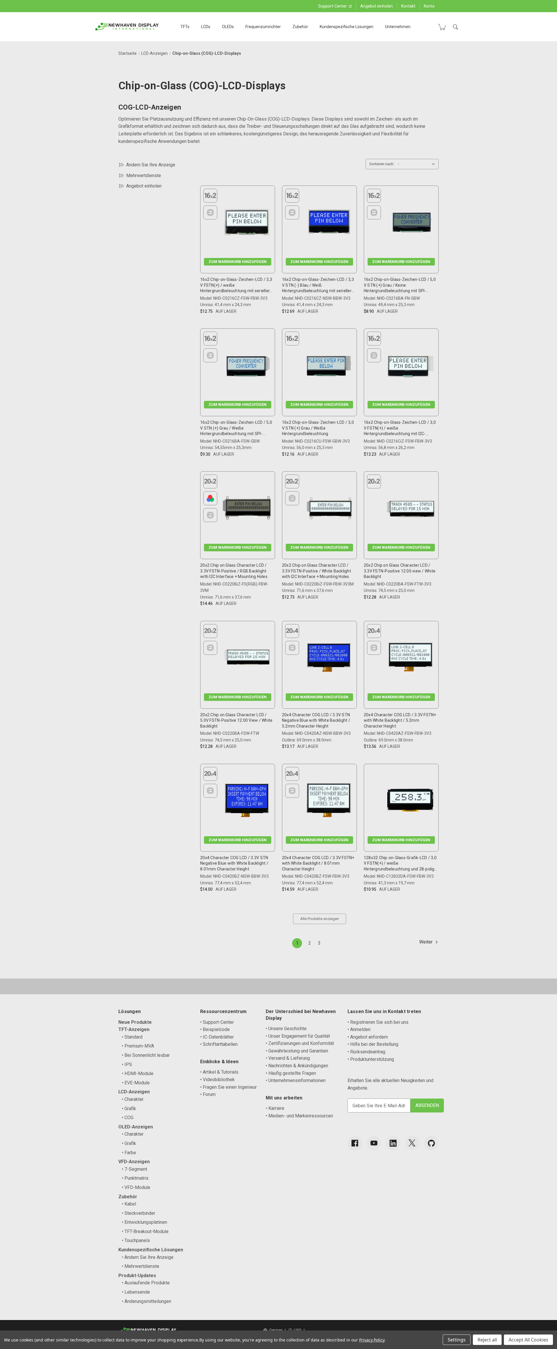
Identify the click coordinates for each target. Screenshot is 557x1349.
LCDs (205, 26)
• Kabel (129, 1204)
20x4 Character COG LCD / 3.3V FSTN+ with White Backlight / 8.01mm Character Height (318, 863)
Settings (457, 1340)
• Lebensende (136, 1292)
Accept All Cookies (528, 1340)
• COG (127, 1117)
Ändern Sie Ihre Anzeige (150, 165)
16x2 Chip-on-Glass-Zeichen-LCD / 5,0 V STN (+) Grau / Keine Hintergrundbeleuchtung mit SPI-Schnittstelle (400, 285)
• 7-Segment (134, 1169)
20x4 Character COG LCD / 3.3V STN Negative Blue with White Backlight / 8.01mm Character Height (234, 863)
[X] (412, 1143)
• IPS (127, 1064)
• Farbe (129, 1152)
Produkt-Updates (137, 1275)
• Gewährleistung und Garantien (297, 1051)
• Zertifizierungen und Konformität (300, 1043)
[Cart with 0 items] (442, 27)
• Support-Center (217, 1022)
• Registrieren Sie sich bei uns (378, 1022)
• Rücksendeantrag (366, 1052)
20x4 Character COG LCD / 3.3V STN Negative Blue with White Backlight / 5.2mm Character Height (316, 720)
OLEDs (228, 26)
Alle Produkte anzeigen (319, 919)
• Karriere (275, 1108)
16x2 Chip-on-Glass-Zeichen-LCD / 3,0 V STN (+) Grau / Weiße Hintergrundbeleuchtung (318, 428)
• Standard (132, 1037)
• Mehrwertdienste (140, 1266)
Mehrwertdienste (143, 175)
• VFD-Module (136, 1187)
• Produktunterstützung (371, 1059)
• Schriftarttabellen (219, 1044)
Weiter (426, 942)
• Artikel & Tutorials (219, 1072)
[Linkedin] (393, 1143)
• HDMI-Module (137, 1073)
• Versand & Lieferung (288, 1058)
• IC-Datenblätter (217, 1037)
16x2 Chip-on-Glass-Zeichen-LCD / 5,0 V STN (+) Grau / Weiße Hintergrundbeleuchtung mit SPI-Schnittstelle (236, 428)
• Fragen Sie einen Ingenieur (228, 1087)
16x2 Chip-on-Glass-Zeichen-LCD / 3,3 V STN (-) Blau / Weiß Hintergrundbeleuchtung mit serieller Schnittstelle (318, 285)
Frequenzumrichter (263, 26)
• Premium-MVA (138, 1046)
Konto (429, 6)
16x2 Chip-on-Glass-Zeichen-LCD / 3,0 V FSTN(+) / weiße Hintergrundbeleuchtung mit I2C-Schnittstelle (400, 428)
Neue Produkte (135, 1022)
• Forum (208, 1094)
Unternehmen (397, 26)
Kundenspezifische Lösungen (346, 26)
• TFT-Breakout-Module (145, 1231)
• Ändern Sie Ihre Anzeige (147, 1257)
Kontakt (408, 6)
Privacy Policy (371, 1340)
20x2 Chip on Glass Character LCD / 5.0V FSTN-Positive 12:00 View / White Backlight (236, 720)
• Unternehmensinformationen (295, 1080)
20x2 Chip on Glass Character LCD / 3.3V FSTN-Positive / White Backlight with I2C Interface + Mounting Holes (316, 571)
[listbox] (417, 164)
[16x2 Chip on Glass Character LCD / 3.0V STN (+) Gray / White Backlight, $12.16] (328, 366)
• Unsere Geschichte (286, 1028)
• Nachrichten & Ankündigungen (297, 1065)
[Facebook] (355, 1143)
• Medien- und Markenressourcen (299, 1116)
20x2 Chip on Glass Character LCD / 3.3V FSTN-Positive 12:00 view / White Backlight (399, 571)
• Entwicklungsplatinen (144, 1222)
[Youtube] (374, 1143)
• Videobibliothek (217, 1079)
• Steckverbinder (138, 1213)
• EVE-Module (136, 1083)
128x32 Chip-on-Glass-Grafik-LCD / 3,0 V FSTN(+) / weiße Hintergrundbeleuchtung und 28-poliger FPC (401, 863)
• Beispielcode (215, 1029)
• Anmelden (359, 1029)
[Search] (455, 27)
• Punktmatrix (135, 1178)
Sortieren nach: (381, 164)
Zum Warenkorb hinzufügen (238, 261)
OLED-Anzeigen (135, 1127)
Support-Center (333, 6)
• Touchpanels (136, 1240)
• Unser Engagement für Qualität (298, 1036)
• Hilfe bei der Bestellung (373, 1044)
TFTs (184, 26)
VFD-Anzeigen (134, 1161)
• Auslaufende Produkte (146, 1283)
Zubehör (300, 26)
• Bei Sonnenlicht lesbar (146, 1055)
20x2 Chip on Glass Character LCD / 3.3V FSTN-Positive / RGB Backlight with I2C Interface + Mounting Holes (233, 571)
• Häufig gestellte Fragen (291, 1073)
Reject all (487, 1340)
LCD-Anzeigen (134, 1092)
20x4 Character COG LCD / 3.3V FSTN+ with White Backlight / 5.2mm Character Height (400, 720)
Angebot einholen (376, 6)
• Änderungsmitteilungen (146, 1301)
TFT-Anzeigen (133, 1029)
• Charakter (133, 1099)
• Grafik (129, 1108)
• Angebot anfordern (368, 1037)
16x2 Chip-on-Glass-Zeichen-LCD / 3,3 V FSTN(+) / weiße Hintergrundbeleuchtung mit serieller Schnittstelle (236, 285)
